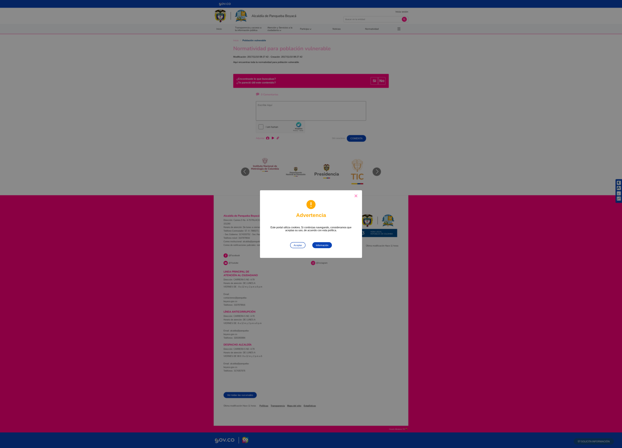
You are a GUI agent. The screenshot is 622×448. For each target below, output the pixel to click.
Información (322, 245)
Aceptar (298, 245)
